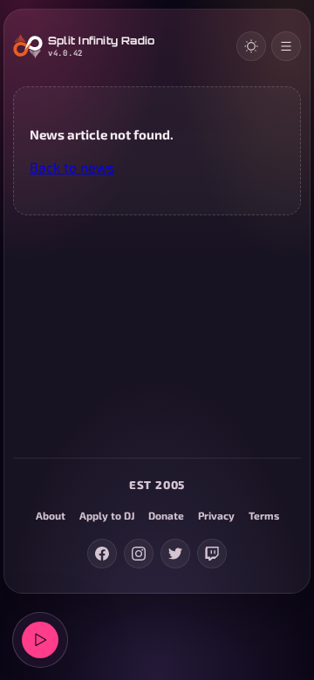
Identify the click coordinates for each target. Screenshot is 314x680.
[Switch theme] (251, 46)
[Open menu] (286, 46)
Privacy (216, 515)
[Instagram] (139, 553)
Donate (166, 515)
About (50, 515)
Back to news (72, 167)
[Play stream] (40, 640)
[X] (175, 553)
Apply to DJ (106, 515)
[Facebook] (102, 553)
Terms (264, 515)
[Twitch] (212, 553)
